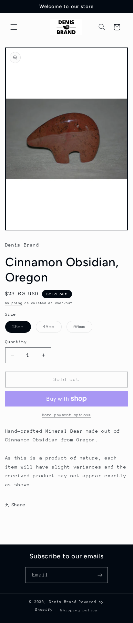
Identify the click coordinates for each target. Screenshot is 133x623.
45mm (52, 328)
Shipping (14, 303)
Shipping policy (79, 610)
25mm (21, 328)
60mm (83, 328)
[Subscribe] (100, 575)
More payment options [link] (66, 415)
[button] (13, 27)
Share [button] (19, 504)
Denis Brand (63, 602)
